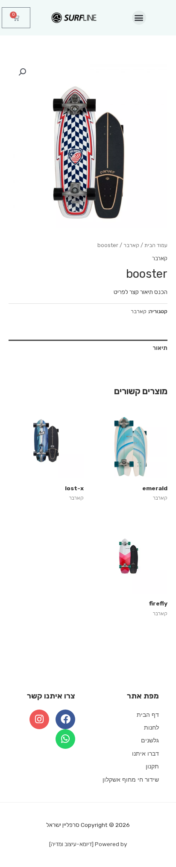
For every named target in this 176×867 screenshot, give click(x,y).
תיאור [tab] (160, 347)
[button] (139, 18)
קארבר (131, 245)
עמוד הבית (155, 245)
